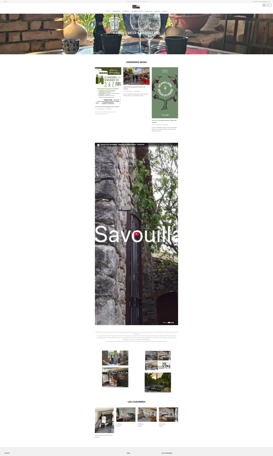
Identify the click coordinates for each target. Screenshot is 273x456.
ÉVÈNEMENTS (116, 11)
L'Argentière (162, 424)
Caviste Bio (115, 384)
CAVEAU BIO (148, 11)
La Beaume (141, 424)
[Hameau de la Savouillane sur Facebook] (4, 1)
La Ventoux (119, 424)
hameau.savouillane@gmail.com (261, 1)
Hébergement (157, 367)
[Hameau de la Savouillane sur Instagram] (6, 1)
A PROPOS (157, 11)
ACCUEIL (108, 11)
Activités (158, 389)
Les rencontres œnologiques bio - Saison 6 (107, 106)
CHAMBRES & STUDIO (137, 11)
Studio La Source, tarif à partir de (103, 435)
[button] (267, 5)
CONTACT (164, 11)
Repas (115, 362)
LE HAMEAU (125, 11)
